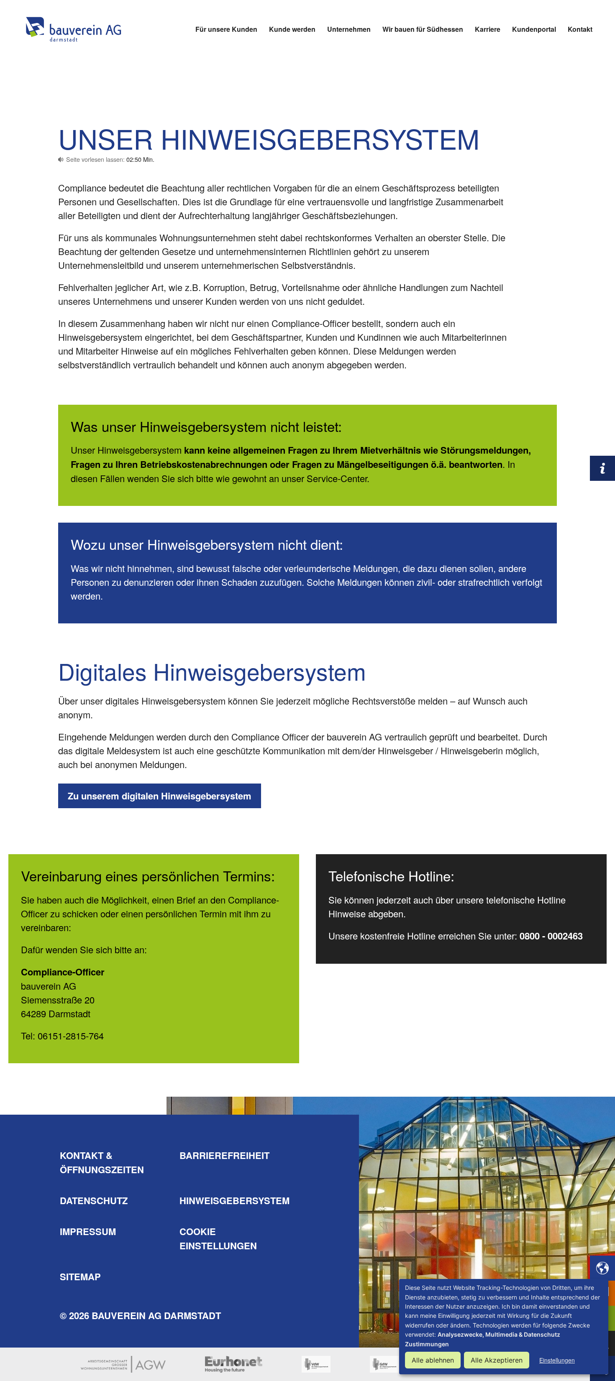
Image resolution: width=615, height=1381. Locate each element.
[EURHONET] (233, 1364)
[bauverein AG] (73, 29)
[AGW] (123, 1364)
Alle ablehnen (433, 1360)
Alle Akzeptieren (497, 1360)
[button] (602, 1268)
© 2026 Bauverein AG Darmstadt (140, 1315)
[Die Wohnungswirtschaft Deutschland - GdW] (384, 1364)
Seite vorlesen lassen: (110, 159)
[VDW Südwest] (316, 1364)
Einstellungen (557, 1360)
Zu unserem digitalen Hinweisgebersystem (159, 795)
